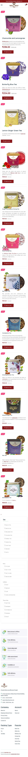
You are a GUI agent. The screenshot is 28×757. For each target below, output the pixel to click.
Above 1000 (8, 576)
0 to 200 (8, 566)
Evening (8, 613)
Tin (1, 731)
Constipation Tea (6, 333)
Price (4, 563)
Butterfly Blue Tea (9, 84)
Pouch (2, 728)
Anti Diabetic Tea (6, 497)
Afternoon (9, 609)
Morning (8, 606)
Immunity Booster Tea (8, 375)
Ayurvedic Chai (6, 291)
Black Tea (8, 525)
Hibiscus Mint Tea (6, 168)
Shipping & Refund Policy (6, 712)
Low (7, 591)
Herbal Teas (17, 741)
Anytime (8, 603)
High (7, 584)
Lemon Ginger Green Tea (12, 131)
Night (7, 616)
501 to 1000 (8, 573)
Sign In (16, 710)
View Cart (17, 712)
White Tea (8, 528)
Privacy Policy (4, 715)
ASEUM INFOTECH (15, 754)
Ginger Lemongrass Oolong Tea (10, 209)
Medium (8, 588)
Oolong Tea (9, 535)
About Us (3, 710)
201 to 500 (8, 569)
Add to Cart (8, 52)
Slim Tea (4, 455)
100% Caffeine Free (10, 595)
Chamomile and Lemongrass (13, 38)
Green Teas (17, 743)
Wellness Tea (9, 531)
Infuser (8, 548)
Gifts (7, 552)
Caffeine (5, 582)
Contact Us (3, 720)
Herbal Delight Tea (7, 415)
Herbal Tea (8, 538)
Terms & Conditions (5, 718)
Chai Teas (8, 545)
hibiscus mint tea (15, 173)
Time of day (5, 600)
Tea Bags (3, 733)
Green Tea (8, 542)
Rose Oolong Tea (6, 251)
